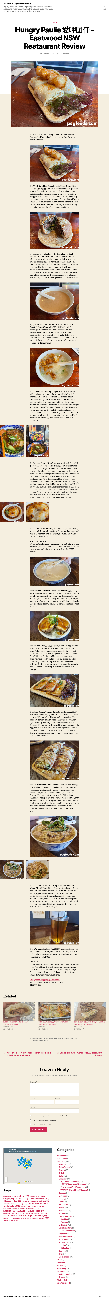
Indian (63, 1245)
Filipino (60, 1266)
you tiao (46, 1040)
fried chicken (11, 1206)
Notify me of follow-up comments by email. (44, 1120)
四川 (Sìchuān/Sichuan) (70, 1182)
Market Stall (62, 1280)
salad (14, 1216)
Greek (61, 1202)
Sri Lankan (64, 1248)
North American (65, 1237)
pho (30, 1211)
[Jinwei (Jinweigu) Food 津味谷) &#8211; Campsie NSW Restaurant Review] (90, 1011)
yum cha (14, 1220)
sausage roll (7, 1218)
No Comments (64, 54)
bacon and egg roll (9, 1196)
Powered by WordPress (41, 1296)
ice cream (7, 1208)
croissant (44, 1201)
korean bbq (30, 1208)
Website (32, 1107)
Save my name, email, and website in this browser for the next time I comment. (54, 1116)
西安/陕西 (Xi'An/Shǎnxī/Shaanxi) (74, 1190)
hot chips (33, 1206)
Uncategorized (63, 1283)
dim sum (19, 1204)
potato (45, 1213)
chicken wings (39, 1198)
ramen (6, 1216)
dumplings (38, 1203)
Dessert (62, 1193)
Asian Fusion (64, 1167)
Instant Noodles (65, 1274)
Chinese (54, 22)
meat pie (61, 1038)
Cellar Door (62, 1159)
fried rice (24, 1206)
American (63, 1164)
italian (14, 1208)
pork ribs (18, 1213)
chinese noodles (37, 1038)
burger (8, 1199)
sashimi (41, 1215)
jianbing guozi (53, 1038)
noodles (66, 1038)
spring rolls (27, 1218)
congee (45, 1038)
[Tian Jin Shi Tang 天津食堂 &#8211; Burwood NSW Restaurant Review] (54, 1011)
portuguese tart (35, 1213)
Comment (33, 1082)
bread (41, 1196)
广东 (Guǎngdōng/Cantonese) (73, 1187)
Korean (62, 1213)
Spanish (62, 1251)
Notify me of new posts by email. (41, 1124)
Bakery (62, 1170)
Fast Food (61, 1263)
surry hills (35, 1218)
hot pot (42, 1206)
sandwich (26, 1215)
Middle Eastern (65, 1228)
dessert (8, 1204)
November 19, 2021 (48, 54)
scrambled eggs (17, 1218)
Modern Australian (67, 1231)
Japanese (63, 1211)
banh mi (23, 1196)
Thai (61, 1254)
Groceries (61, 1271)
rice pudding (39, 1040)
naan (37, 1208)
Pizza (39, 1211)
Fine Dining (61, 1269)
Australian (61, 1156)
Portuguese (64, 1240)
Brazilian (64, 1219)
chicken (26, 1199)
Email (57, 1099)
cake (18, 1199)
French (62, 1199)
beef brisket (33, 1196)
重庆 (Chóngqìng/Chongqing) (74, 1184)
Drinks (60, 1260)
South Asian (64, 1242)
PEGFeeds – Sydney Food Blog (20, 1296)
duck (26, 1204)
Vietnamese (64, 1257)
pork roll (26, 1213)
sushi (44, 1218)
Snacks (62, 1277)
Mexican (64, 1222)
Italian (61, 1208)
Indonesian (63, 1205)
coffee (25, 1201)
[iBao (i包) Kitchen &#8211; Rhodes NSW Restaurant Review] (19, 1011)
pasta (21, 1211)
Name (32, 1099)
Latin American (65, 1216)
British (61, 1173)
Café (61, 1176)
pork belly (8, 1213)
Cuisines (61, 1162)
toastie (6, 1220)
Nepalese (63, 1234)
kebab (21, 1208)
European (63, 1196)
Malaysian (63, 1225)
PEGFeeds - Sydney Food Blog (17, 3)
